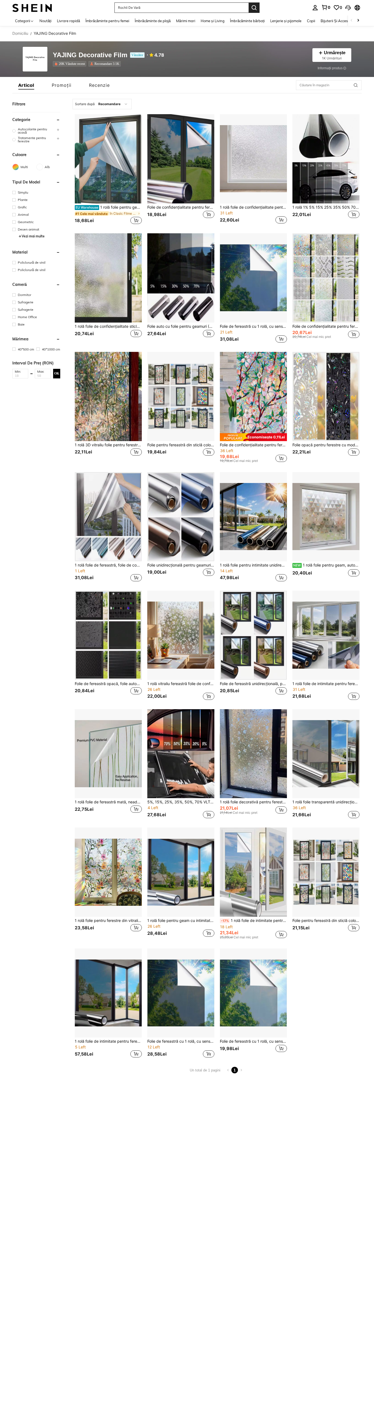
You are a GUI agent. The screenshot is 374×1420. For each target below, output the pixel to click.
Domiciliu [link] (20, 33)
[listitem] (70, 64)
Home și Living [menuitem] (213, 21)
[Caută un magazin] (355, 85)
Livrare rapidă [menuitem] (68, 21)
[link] (325, 7)
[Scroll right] (358, 20)
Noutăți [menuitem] (45, 21)
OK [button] (56, 373)
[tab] (26, 85)
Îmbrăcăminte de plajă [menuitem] (153, 21)
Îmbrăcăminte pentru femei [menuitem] (107, 21)
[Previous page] (228, 1070)
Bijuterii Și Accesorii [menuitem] (337, 21)
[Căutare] (254, 7)
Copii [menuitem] (311, 21)
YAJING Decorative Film (90, 55)
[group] (36, 131)
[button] (348, 7)
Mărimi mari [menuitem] (185, 21)
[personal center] (315, 7)
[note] (253, 437)
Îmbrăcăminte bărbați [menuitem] (247, 21)
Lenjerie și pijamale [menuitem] (285, 21)
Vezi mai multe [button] (33, 236)
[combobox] (102, 104)
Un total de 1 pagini (205, 1070)
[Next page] (241, 1070)
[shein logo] (32, 7)
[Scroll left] (351, 20)
